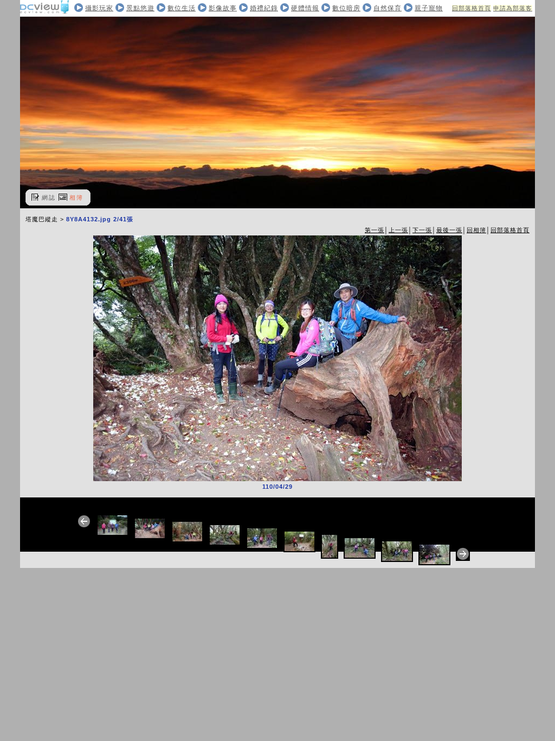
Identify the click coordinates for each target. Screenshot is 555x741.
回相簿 (476, 230)
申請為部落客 (512, 8)
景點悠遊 (140, 8)
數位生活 (181, 8)
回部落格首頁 (471, 8)
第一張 (374, 230)
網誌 (49, 197)
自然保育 (387, 8)
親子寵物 (429, 8)
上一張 (398, 230)
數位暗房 (346, 8)
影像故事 (223, 8)
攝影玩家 (99, 8)
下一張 (422, 230)
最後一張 (449, 230)
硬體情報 (305, 8)
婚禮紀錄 (264, 8)
